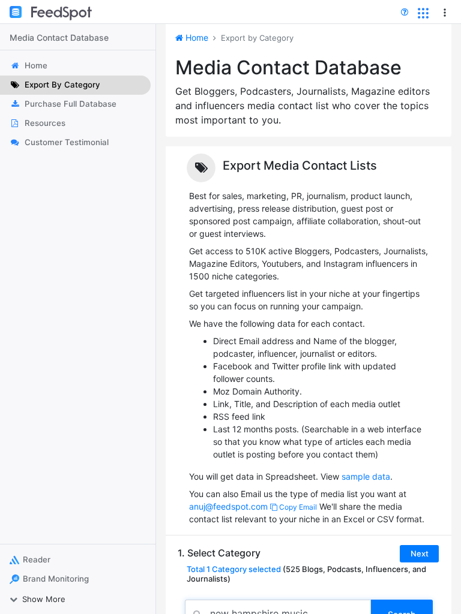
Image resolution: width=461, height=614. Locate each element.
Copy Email (297, 506)
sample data (366, 476)
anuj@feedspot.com (228, 506)
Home (195, 37)
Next (420, 553)
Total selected (234, 569)
